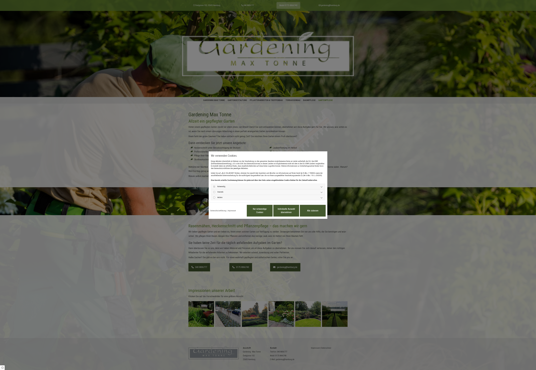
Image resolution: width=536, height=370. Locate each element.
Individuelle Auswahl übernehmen (286, 211)
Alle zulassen (312, 210)
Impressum (232, 211)
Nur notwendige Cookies (260, 211)
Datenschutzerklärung (218, 211)
